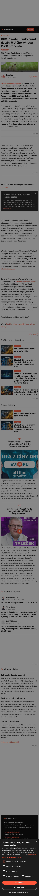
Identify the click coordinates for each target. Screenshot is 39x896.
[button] (19, 857)
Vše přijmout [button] (19, 882)
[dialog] (19, 867)
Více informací (32, 854)
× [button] (36, 841)
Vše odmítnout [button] (19, 887)
